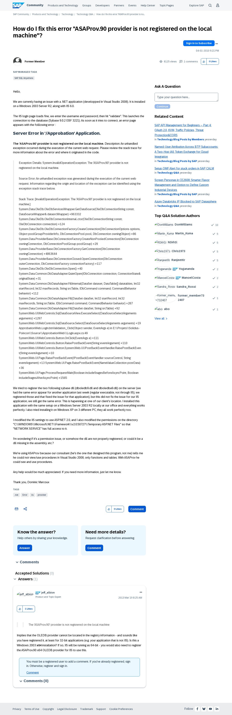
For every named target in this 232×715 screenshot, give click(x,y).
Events (132, 5)
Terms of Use (31, 709)
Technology (67, 14)
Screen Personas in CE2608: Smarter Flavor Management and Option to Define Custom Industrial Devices (182, 184)
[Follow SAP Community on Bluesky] (203, 708)
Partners (119, 5)
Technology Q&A (84, 14)
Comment (137, 509)
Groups (86, 5)
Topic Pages (167, 5)
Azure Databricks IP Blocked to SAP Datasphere (185, 201)
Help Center (148, 5)
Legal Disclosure (67, 709)
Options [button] (216, 43)
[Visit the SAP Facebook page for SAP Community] (197, 708)
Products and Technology (63, 5)
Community (35, 5)
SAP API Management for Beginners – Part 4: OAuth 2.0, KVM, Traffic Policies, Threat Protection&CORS (183, 130)
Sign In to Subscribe (199, 43)
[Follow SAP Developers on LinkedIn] (217, 708)
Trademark (86, 709)
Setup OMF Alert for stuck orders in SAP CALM (184, 168)
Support (101, 709)
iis (32, 495)
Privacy (17, 709)
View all (159, 318)
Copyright (48, 709)
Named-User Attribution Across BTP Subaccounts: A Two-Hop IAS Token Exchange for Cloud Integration (186, 151)
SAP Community (21, 14)
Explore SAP (196, 5)
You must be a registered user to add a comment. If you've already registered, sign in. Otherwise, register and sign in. (78, 663)
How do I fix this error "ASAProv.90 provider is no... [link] (120, 14)
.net (16, 495)
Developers (103, 5)
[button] (204, 61)
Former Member (35, 61)
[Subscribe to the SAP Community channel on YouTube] (210, 708)
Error (24, 495)
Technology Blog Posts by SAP (177, 161)
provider (42, 495)
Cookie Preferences (121, 709)
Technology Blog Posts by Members (180, 139)
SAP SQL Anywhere (23, 78)
